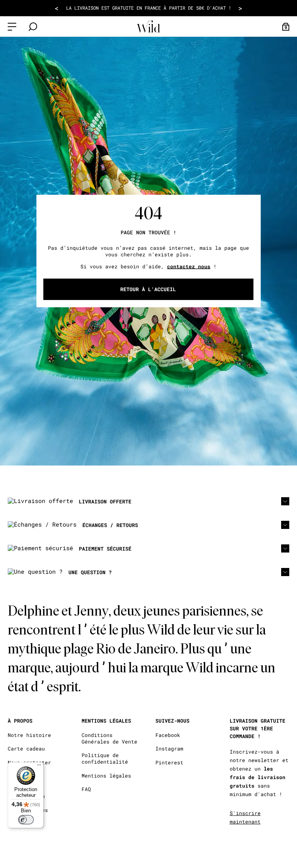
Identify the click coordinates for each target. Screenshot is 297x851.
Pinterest (169, 762)
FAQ (86, 789)
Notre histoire (29, 735)
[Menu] (39, 766)
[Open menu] (12, 26)
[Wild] (148, 26)
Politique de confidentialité (105, 758)
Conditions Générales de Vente (109, 738)
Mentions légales (106, 776)
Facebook (167, 735)
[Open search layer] (33, 26)
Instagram (169, 748)
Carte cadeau (26, 748)
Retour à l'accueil (148, 289)
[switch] (26, 819)
